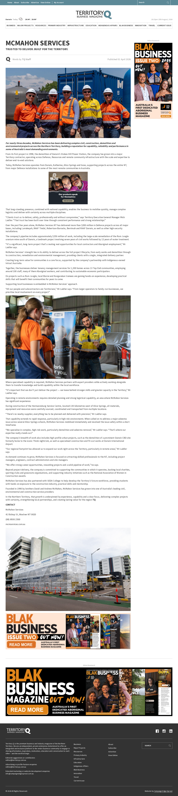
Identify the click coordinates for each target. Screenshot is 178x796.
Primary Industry (56, 25)
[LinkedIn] (170, 731)
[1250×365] (89, 691)
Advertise (35, 2)
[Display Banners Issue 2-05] (68, 630)
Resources (40, 25)
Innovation (140, 25)
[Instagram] (164, 731)
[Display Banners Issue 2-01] (153, 80)
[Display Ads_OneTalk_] (68, 187)
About (16, 2)
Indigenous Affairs (107, 25)
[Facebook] (157, 731)
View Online (45, 2)
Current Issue (164, 25)
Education (91, 25)
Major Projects (25, 25)
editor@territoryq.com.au (16, 760)
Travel (151, 25)
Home (9, 2)
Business (11, 25)
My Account (59, 2)
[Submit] (167, 2)
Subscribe (25, 2)
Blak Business (126, 25)
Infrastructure (75, 25)
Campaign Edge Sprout (163, 791)
